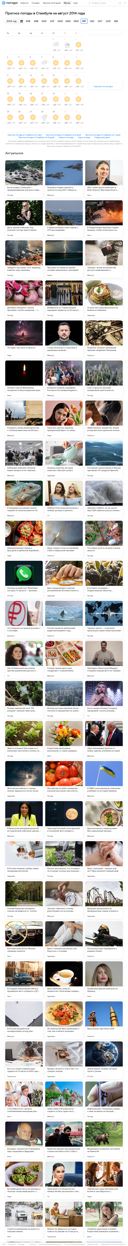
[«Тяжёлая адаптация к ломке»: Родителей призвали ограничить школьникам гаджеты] (104, 1220)
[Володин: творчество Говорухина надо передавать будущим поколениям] (24, 1140)
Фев (36, 21)
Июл (76, 21)
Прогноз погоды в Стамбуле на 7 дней (102, 135)
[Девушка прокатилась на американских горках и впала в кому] (104, 900)
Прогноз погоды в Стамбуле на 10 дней (36, 137)
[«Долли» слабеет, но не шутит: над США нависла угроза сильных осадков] (104, 499)
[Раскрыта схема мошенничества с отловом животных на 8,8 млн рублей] (24, 419)
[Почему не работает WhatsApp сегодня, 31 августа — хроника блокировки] (24, 579)
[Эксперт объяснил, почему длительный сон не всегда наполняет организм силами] (64, 900)
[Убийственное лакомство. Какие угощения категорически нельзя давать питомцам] (104, 419)
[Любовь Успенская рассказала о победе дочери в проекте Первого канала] (64, 499)
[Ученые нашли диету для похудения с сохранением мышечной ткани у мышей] (64, 659)
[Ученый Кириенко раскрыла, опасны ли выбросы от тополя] (24, 900)
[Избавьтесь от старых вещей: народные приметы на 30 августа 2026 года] (64, 299)
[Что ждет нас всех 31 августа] (24, 339)
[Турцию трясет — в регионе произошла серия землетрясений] (104, 619)
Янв (28, 21)
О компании (12, 1244)
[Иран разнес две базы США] (104, 1020)
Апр (52, 21)
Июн (68, 21)
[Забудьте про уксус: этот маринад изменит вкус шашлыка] (24, 259)
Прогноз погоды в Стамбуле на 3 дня (25, 135)
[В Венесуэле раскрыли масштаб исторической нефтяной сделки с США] (24, 820)
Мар (44, 21)
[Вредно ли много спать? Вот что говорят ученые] (64, 1060)
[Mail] (4, 3)
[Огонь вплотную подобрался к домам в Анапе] (104, 940)
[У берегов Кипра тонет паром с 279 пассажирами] (64, 219)
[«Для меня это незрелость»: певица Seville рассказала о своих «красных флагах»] (64, 1180)
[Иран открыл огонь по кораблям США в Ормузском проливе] (64, 539)
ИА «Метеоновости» (118, 1244)
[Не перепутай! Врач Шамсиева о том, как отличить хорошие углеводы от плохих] (64, 1020)
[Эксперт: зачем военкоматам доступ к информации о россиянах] (104, 259)
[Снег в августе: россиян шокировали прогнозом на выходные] (104, 379)
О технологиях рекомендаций (74, 1244)
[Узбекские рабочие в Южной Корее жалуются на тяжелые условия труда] (24, 459)
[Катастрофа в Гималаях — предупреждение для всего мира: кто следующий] (24, 179)
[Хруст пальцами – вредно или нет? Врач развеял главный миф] (104, 860)
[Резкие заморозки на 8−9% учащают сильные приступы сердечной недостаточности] (24, 700)
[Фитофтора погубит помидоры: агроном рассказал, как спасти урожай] (64, 780)
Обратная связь (93, 1244)
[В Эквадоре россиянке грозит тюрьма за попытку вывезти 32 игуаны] (24, 499)
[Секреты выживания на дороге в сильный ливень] (24, 1220)
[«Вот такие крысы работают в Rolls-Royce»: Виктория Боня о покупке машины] (104, 179)
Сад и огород (84, 137)
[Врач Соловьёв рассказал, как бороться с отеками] (64, 940)
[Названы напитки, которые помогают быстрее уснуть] (64, 459)
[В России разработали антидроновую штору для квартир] (24, 1020)
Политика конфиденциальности (50, 1244)
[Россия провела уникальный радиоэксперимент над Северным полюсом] (64, 619)
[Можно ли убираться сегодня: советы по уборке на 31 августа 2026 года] (64, 1220)
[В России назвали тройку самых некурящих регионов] (24, 860)
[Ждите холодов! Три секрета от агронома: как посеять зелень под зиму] (24, 740)
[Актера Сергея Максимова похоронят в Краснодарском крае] (24, 379)
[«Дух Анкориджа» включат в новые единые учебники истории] (104, 740)
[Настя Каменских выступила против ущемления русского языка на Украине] (24, 659)
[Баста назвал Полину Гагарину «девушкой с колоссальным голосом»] (104, 700)
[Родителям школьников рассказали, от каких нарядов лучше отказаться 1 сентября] (64, 740)
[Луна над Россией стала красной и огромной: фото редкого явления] (64, 820)
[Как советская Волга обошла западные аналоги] (24, 940)
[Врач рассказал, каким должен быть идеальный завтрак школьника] (104, 820)
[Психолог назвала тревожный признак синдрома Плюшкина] (104, 339)
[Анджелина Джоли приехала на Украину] (104, 980)
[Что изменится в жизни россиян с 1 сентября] (24, 619)
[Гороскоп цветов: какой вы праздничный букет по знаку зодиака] (64, 419)
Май (60, 21)
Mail (3, 1244)
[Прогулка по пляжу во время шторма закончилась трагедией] (64, 259)
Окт (100, 21)
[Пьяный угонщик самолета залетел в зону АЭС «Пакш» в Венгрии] (64, 179)
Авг (84, 21)
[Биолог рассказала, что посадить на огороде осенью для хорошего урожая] (64, 860)
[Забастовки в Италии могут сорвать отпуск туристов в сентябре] (64, 1100)
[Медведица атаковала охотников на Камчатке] (104, 1140)
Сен (92, 21)
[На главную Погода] (12, 3)
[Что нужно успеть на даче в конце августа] (104, 539)
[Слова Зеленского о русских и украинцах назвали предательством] (64, 339)
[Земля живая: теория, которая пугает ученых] (104, 1060)
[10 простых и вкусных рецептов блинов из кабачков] (104, 299)
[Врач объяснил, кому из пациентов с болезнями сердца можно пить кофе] (64, 980)
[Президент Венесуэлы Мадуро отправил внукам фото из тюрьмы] (104, 659)
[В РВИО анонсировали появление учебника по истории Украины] (104, 780)
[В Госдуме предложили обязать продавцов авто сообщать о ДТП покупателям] (24, 980)
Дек (116, 21)
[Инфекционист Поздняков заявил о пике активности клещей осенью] (104, 1100)
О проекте (33, 1244)
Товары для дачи (102, 137)
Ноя (108, 21)
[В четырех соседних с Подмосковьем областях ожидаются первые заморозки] (104, 579)
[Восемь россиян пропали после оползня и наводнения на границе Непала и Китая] (64, 700)
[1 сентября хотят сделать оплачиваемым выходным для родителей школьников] (24, 1100)
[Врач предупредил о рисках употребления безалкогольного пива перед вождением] (64, 579)
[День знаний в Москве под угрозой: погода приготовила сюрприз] (24, 219)
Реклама (21, 1244)
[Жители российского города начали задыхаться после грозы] (24, 780)
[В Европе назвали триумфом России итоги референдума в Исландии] (64, 379)
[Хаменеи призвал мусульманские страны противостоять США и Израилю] (64, 1140)
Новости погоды (66, 137)
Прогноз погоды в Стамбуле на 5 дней (63, 135)
